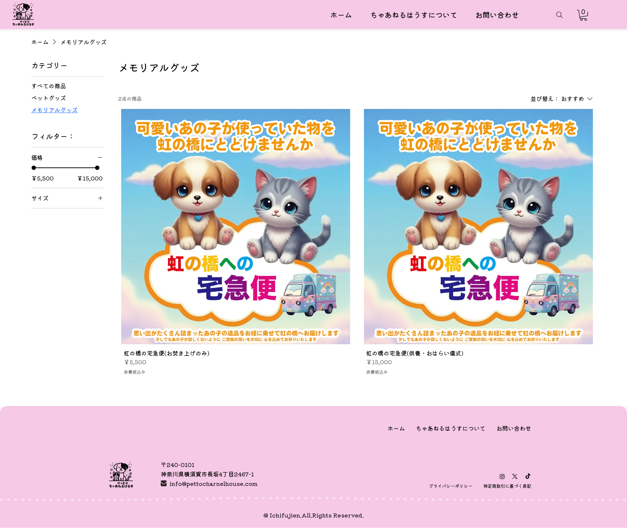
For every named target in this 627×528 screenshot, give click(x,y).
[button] (583, 15)
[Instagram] (502, 476)
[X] (515, 476)
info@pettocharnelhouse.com (213, 483)
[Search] (559, 15)
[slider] (33, 167)
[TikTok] (528, 476)
